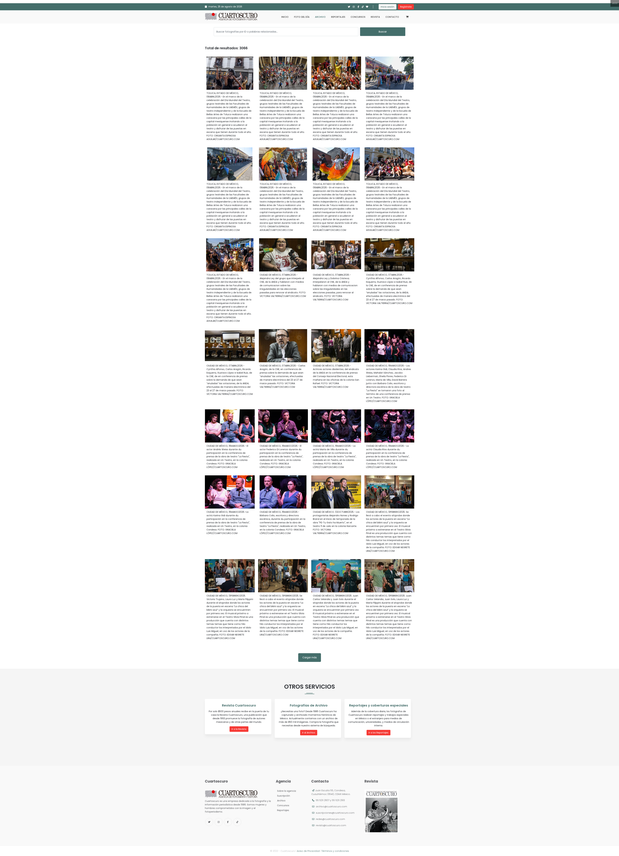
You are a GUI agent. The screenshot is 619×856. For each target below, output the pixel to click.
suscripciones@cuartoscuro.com (335, 812)
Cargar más (309, 657)
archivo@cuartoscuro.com (331, 806)
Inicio (285, 17)
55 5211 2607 (322, 800)
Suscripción (283, 795)
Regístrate (406, 6)
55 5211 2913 (338, 800)
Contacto (392, 17)
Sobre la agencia (286, 791)
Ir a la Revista (239, 729)
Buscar (383, 31)
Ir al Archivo (308, 732)
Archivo (320, 17)
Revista (375, 17)
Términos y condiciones (335, 851)
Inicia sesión (387, 6)
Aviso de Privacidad (308, 851)
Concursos (358, 17)
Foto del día (302, 17)
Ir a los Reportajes (378, 732)
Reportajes (338, 17)
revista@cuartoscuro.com (331, 825)
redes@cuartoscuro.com (330, 819)
